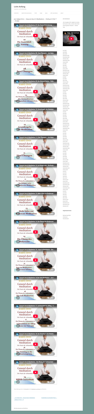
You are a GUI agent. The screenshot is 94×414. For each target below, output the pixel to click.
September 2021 (66, 128)
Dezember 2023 (66, 85)
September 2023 (66, 88)
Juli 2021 (64, 131)
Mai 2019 (64, 174)
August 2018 (65, 189)
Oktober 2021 (65, 126)
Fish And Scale (66, 218)
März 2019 (65, 177)
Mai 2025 (64, 65)
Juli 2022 (64, 111)
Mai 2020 (64, 154)
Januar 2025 (65, 68)
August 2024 (65, 75)
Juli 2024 (64, 77)
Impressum (65, 217)
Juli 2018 (64, 191)
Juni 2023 (64, 93)
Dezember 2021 (66, 123)
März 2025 (65, 67)
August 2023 (65, 90)
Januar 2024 (65, 83)
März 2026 (65, 53)
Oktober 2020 (65, 146)
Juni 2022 (64, 113)
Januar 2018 (65, 201)
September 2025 (66, 60)
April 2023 (65, 96)
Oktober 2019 (65, 166)
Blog (46, 13)
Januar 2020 (65, 161)
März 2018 (65, 197)
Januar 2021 (65, 141)
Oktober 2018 (65, 186)
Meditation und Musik (26, 13)
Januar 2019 (65, 181)
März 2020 (65, 158)
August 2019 (65, 169)
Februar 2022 (65, 120)
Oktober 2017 (65, 206)
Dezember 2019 (66, 163)
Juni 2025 (64, 63)
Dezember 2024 (66, 70)
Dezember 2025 (66, 55)
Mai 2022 (64, 115)
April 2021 (65, 136)
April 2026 (65, 52)
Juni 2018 (64, 192)
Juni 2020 (64, 153)
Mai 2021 (64, 134)
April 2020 (65, 156)
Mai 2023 (64, 95)
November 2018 (66, 184)
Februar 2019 (65, 179)
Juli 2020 (64, 151)
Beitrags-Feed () (67, 215)
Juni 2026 (64, 50)
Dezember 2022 (66, 103)
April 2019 (65, 176)
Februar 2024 (65, 81)
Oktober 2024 (65, 73)
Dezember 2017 (66, 202)
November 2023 (66, 86)
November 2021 (66, 125)
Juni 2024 (64, 78)
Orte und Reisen (54, 13)
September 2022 (66, 108)
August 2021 (65, 129)
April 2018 (65, 196)
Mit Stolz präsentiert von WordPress (21, 408)
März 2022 (65, 118)
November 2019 (66, 164)
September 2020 (66, 148)
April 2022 (65, 116)
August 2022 (65, 110)
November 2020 (66, 144)
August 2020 (65, 149)
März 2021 (65, 138)
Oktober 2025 (65, 58)
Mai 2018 (64, 194)
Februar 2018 (65, 199)
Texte (35, 13)
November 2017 (66, 204)
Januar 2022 (65, 121)
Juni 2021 (64, 133)
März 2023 (65, 98)
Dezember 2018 (66, 182)
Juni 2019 (64, 173)
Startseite (16, 13)
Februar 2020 (65, 159)
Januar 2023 (65, 101)
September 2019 (66, 168)
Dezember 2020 (66, 143)
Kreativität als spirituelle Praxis (49, 397)
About (62, 13)
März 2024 (65, 80)
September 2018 (66, 187)
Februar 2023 (65, 100)
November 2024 (66, 72)
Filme (41, 13)
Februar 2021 (65, 139)
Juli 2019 (64, 171)
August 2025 (65, 62)
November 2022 (66, 105)
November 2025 (66, 57)
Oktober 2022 (65, 106)
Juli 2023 (64, 91)
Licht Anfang (19, 6)
